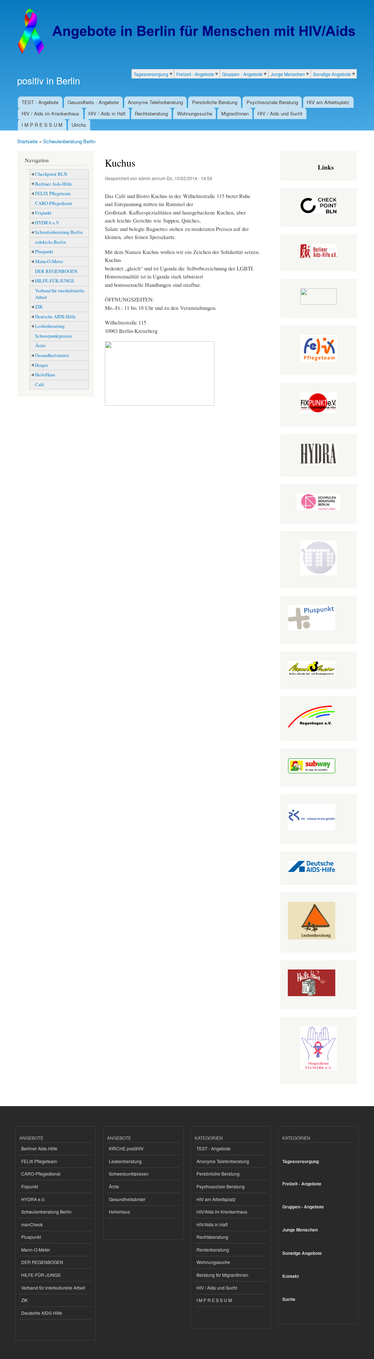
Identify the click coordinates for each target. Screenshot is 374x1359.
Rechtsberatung (151, 113)
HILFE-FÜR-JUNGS (54, 281)
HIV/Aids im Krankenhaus (221, 1211)
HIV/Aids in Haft (212, 1224)
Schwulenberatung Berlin (69, 141)
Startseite (27, 141)
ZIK (39, 307)
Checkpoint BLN (51, 174)
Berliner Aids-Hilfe (53, 184)
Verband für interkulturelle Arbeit (60, 294)
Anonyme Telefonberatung (155, 102)
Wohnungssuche (194, 113)
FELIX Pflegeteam (52, 193)
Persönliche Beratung (214, 102)
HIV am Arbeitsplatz (328, 102)
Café (39, 384)
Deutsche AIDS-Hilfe (55, 317)
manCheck (32, 1224)
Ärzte (40, 345)
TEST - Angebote (40, 102)
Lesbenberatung (50, 326)
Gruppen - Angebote (242, 74)
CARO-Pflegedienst (53, 203)
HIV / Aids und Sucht (279, 113)
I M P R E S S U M (42, 124)
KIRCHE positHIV (126, 1148)
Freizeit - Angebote (195, 74)
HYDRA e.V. (47, 223)
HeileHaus (45, 375)
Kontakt (290, 1276)
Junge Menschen (288, 74)
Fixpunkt (43, 213)
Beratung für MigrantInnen (222, 1275)
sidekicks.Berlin (50, 242)
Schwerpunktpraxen (53, 336)
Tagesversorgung (151, 74)
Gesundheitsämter (52, 355)
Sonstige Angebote (332, 74)
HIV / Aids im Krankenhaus (50, 113)
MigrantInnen (235, 113)
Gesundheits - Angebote (93, 102)
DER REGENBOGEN (56, 271)
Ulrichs (79, 124)
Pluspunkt (44, 251)
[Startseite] (186, 32)
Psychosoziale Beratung (272, 102)
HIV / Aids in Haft (107, 113)
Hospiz (41, 365)
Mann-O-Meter (49, 261)
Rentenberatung (212, 1249)
